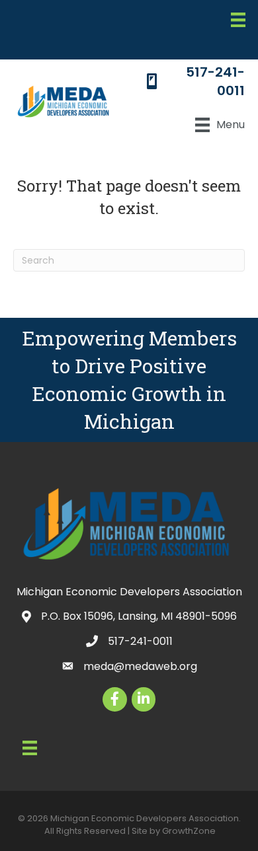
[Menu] (238, 19)
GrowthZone (189, 831)
